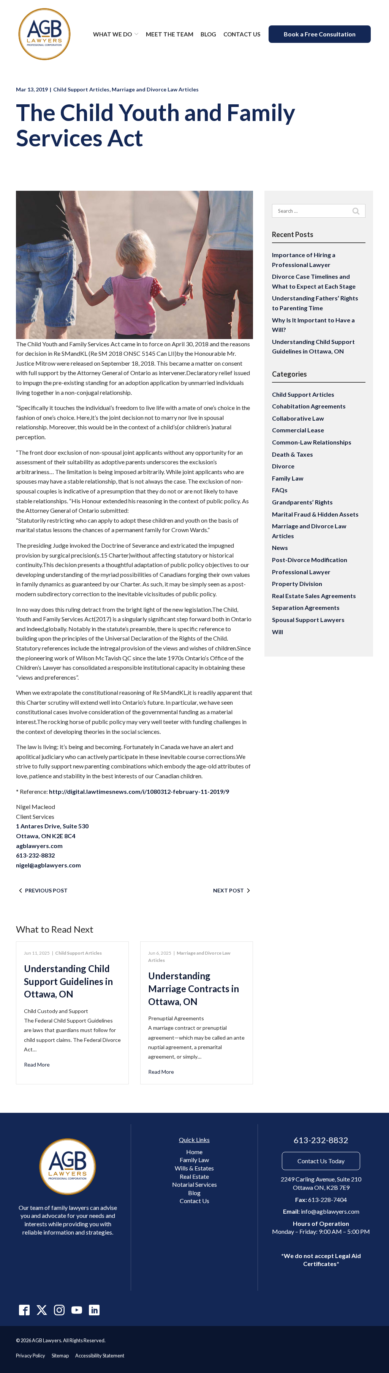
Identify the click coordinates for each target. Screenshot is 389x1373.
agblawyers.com (39, 845)
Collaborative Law (298, 418)
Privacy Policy (30, 1356)
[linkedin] (94, 1310)
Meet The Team (169, 34)
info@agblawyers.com (330, 1211)
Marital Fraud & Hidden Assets (315, 514)
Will (277, 631)
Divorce (283, 466)
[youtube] (76, 1310)
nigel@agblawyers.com (48, 865)
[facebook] (24, 1310)
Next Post (228, 890)
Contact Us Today (321, 1160)
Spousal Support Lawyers (308, 619)
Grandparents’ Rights (302, 502)
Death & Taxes (292, 454)
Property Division (297, 583)
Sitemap (60, 1356)
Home (194, 1151)
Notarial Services (194, 1184)
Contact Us (241, 34)
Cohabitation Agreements (309, 406)
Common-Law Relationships (311, 442)
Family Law (288, 478)
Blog (208, 34)
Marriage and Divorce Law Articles (155, 89)
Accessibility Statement (99, 1356)
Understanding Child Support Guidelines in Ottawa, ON (68, 981)
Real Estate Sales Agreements (314, 595)
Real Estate (194, 1176)
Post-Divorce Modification (309, 559)
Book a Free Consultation (320, 34)
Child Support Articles (81, 89)
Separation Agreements (306, 607)
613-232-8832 (35, 855)
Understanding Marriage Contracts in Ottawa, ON (193, 988)
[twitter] (41, 1310)
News (280, 547)
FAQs (280, 489)
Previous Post (46, 890)
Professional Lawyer (301, 571)
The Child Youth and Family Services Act (155, 125)
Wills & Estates (194, 1168)
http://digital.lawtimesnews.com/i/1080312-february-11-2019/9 (139, 791)
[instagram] (59, 1310)
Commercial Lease (298, 430)
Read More (37, 1064)
